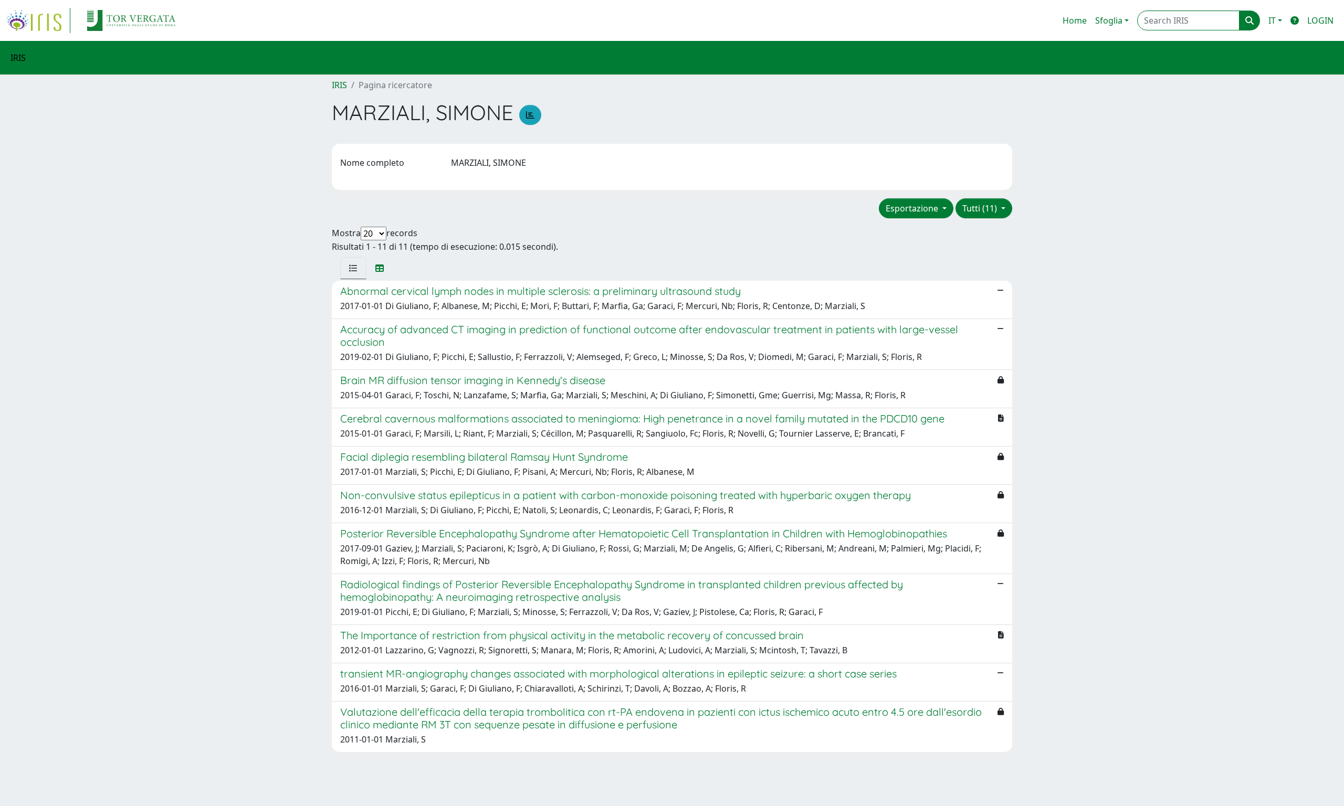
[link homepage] (38, 20)
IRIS (339, 85)
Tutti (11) (980, 208)
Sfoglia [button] (1108, 20)
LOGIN (1320, 20)
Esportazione (913, 208)
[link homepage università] (131, 20)
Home (1075, 20)
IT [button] (1272, 20)
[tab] (353, 268)
